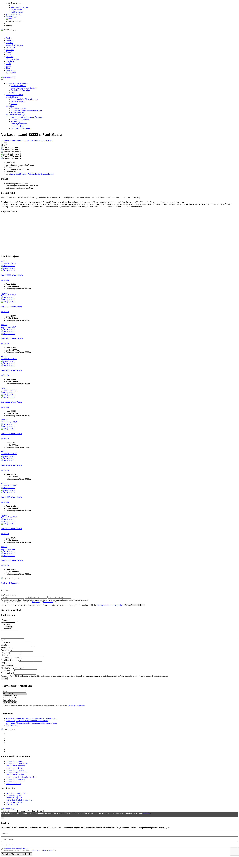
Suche (4, 678)
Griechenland (6, 140)
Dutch (8, 54)
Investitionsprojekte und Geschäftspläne (26, 110)
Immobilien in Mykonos (15, 779)
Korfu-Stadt (47, 140)
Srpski (8, 66)
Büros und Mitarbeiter (19, 7)
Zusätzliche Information (20, 90)
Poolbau (14, 104)
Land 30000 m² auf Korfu (12, 275)
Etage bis (4, 655)
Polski (8, 64)
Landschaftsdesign (18, 101)
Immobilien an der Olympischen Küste (21, 777)
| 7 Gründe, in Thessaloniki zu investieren (27, 721)
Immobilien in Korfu (14, 768)
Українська (10, 70)
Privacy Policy (36, 602)
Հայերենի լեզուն (14, 45)
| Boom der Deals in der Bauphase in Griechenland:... (31, 718)
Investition (10, 106)
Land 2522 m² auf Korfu (11, 402)
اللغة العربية (11, 73)
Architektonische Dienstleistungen (24, 99)
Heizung (46, 676)
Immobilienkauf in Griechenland (23, 88)
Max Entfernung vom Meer (12, 668)
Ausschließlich (162, 676)
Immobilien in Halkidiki (15, 766)
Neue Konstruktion (92, 676)
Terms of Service (48, 602)
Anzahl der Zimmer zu (10, 660)
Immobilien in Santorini (15, 781)
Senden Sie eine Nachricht (134, 605)
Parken (25, 676)
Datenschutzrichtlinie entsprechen (110, 605)
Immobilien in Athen (14, 761)
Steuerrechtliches (17, 113)
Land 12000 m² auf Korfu (12, 338)
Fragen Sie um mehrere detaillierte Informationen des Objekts (28, 600)
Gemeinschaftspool (74, 676)
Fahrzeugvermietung (19, 124)
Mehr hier (147, 813)
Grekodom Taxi (17, 126)
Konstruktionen (12, 97)
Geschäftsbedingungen (15, 802)
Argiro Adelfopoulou (10, 583)
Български (10, 47)
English (9, 38)
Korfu (40, 140)
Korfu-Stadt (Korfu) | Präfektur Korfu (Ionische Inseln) (32, 174)
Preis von (4, 642)
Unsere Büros (16, 10)
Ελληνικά (10, 40)
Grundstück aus (7, 671)
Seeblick (15, 676)
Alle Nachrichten (12, 725)
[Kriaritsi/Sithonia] (15, 700)
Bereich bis (5, 650)
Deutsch (9, 52)
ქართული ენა (12, 59)
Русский (9, 43)
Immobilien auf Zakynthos (16, 772)
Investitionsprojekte (18, 108)
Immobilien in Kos (13, 784)
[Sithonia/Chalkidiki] (15, 698)
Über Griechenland (18, 86)
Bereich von (6, 647)
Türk (8, 68)
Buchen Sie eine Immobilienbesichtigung (72, 600)
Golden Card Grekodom (20, 128)
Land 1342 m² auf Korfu (11, 465)
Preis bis (4, 645)
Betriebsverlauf (17, 12)
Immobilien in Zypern (14, 95)
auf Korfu (5, 280)
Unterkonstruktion (110, 676)
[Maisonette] (9, 629)
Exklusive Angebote (14, 798)
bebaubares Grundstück (144, 676)
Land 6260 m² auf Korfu (11, 307)
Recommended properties (16, 793)
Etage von (5, 653)
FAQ (13, 92)
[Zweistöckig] (9, 627)
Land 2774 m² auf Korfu (11, 434)
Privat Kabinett (12, 804)
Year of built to (7, 665)
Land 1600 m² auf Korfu (11, 370)
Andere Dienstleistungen (15, 115)
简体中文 (10, 50)
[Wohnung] (9, 625)
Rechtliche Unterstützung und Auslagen (26, 117)
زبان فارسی (11, 61)
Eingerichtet (35, 676)
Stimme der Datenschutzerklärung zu (16, 849)
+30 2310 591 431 (13, 14)
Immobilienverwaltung (20, 119)
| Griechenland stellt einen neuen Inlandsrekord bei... (31, 723)
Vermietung (15, 121)
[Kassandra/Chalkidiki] (15, 696)
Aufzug (6, 676)
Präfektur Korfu (30, 140)
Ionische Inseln (18, 140)
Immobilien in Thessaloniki (16, 763)
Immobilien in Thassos (15, 775)
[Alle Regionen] (15, 694)
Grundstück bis (7, 673)
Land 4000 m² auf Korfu (11, 529)
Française (9, 57)
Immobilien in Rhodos (15, 770)
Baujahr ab (5, 663)
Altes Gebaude (126, 676)
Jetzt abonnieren (10, 703)
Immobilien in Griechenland (17, 83)
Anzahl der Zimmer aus (10, 657)
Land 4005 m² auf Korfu (11, 497)
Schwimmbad (58, 676)
